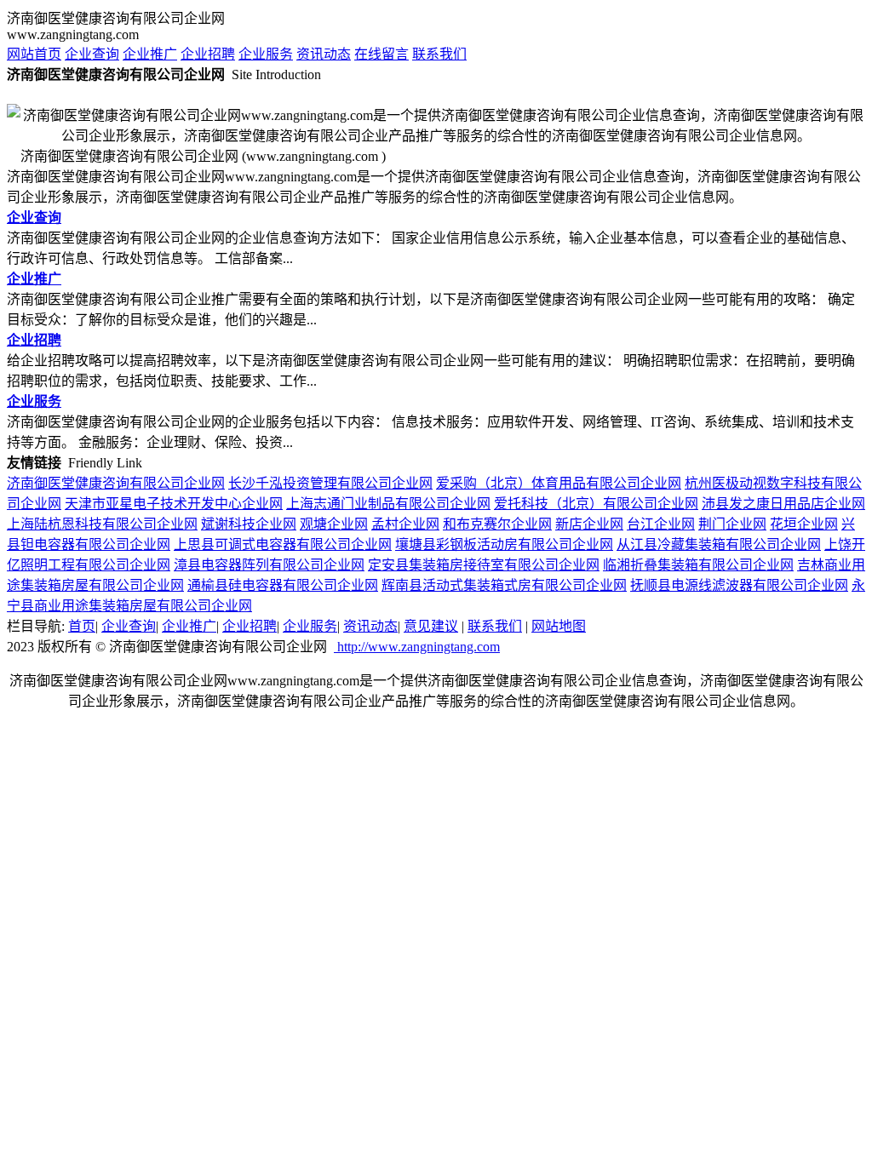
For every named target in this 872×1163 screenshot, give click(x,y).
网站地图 (558, 626)
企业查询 (92, 54)
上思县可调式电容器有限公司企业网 (283, 544)
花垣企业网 (804, 524)
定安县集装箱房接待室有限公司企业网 (484, 565)
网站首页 (34, 54)
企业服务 (265, 54)
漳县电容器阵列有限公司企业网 (269, 565)
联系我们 (439, 54)
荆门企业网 (732, 524)
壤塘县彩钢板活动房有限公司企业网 (504, 544)
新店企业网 (589, 524)
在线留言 (381, 54)
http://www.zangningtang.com (417, 646)
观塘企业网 (334, 524)
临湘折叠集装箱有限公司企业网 (698, 565)
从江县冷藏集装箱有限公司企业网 (719, 544)
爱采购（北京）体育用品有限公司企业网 (558, 483)
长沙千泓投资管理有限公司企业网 (330, 483)
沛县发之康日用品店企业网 (783, 503)
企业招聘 (208, 54)
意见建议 (431, 626)
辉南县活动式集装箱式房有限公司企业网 (504, 585)
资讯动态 (323, 54)
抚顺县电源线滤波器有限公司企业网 (739, 585)
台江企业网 (661, 524)
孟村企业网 (405, 524)
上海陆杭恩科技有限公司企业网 (102, 524)
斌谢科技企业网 (248, 524)
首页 (81, 626)
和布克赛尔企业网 (497, 524)
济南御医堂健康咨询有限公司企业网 (116, 483)
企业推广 (150, 54)
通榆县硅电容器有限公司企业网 (282, 585)
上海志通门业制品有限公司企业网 (388, 503)
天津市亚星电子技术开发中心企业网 (174, 503)
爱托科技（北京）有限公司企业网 (596, 503)
